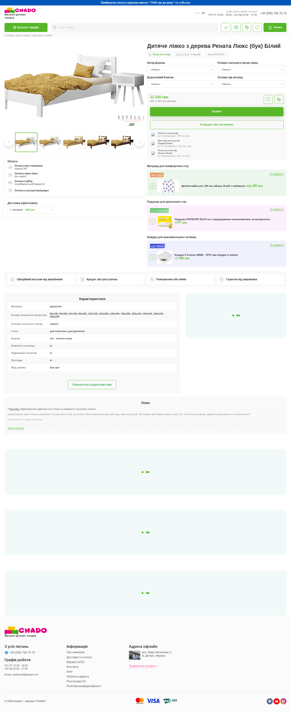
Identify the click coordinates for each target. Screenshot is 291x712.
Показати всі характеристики (92, 384)
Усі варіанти (276, 174)
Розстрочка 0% (76, 681)
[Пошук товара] (54, 27)
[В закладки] (268, 99)
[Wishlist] (257, 27)
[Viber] (236, 27)
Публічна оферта (78, 676)
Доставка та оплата (79, 657)
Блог (70, 671)
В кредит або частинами (216, 124)
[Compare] (246, 27)
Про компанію (76, 652)
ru (198, 13)
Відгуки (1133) (75, 662)
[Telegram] (225, 27)
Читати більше (16, 428)
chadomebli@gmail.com (25, 674)
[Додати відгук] (278, 99)
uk (203, 13)
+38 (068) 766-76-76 (273, 13)
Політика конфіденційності (84, 686)
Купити (216, 111)
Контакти (72, 666)
